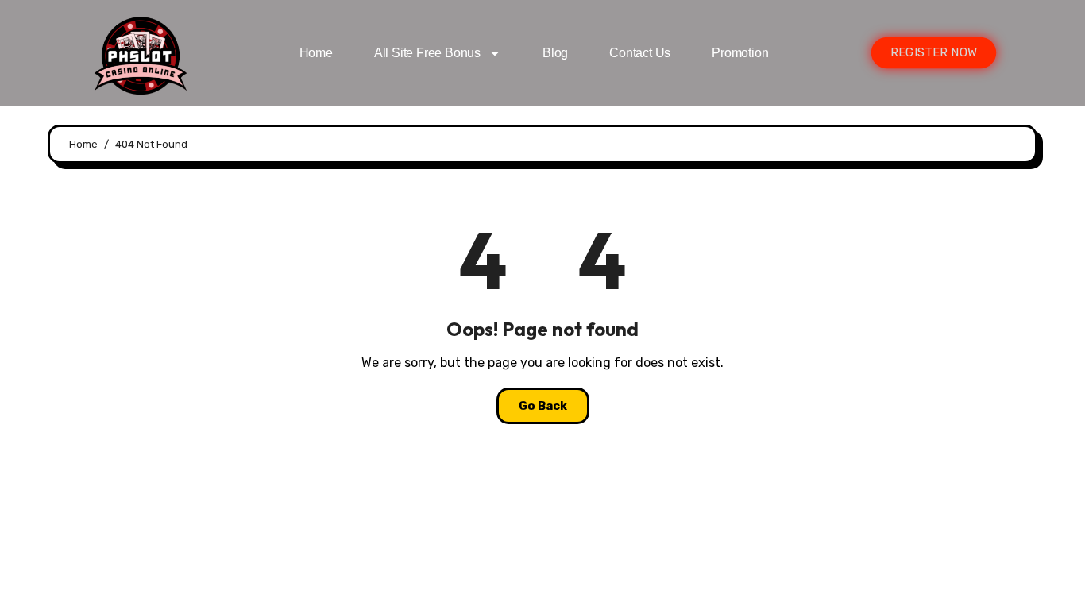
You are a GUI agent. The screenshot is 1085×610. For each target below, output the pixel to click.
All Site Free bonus (427, 53)
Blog (555, 53)
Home (316, 53)
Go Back (543, 406)
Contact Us (639, 53)
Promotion (740, 53)
